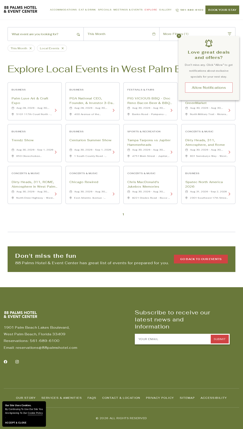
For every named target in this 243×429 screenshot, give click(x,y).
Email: (9, 347)
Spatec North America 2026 (204, 184)
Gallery (165, 9)
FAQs (92, 398)
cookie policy (35, 413)
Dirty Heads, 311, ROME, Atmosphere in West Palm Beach (34, 184)
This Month (97, 34)
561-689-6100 (44, 341)
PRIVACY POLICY (160, 398)
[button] (201, 259)
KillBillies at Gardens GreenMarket (203, 100)
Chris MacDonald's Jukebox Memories (143, 184)
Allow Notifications (209, 87)
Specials (105, 9)
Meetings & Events (128, 9)
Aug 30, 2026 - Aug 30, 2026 (148, 108)
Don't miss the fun (46, 255)
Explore (151, 9)
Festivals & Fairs (140, 89)
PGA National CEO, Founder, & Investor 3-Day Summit (91, 100)
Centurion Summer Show (90, 140)
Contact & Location (121, 398)
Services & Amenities (61, 398)
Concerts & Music (199, 131)
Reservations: (16, 341)
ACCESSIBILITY (213, 398)
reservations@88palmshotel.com (46, 347)
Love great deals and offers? (209, 54)
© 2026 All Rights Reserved (121, 418)
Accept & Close (15, 422)
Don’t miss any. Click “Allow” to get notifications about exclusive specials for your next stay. (209, 70)
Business (19, 89)
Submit (220, 339)
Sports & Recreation (144, 131)
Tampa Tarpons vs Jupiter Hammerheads (149, 142)
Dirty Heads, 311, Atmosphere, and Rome (205, 142)
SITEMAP (187, 398)
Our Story (26, 398)
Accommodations (63, 9)
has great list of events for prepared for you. (92, 262)
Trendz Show (23, 140)
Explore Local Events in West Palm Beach (106, 69)
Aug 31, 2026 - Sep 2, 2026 (208, 191)
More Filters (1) (175, 34)
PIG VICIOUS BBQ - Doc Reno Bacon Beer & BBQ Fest (148, 100)
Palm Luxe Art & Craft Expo (30, 100)
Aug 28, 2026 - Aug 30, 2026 (32, 108)
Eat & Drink (87, 9)
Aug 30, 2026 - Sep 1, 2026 (34, 149)
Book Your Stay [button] (222, 10)
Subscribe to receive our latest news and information (172, 319)
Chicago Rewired (83, 182)
